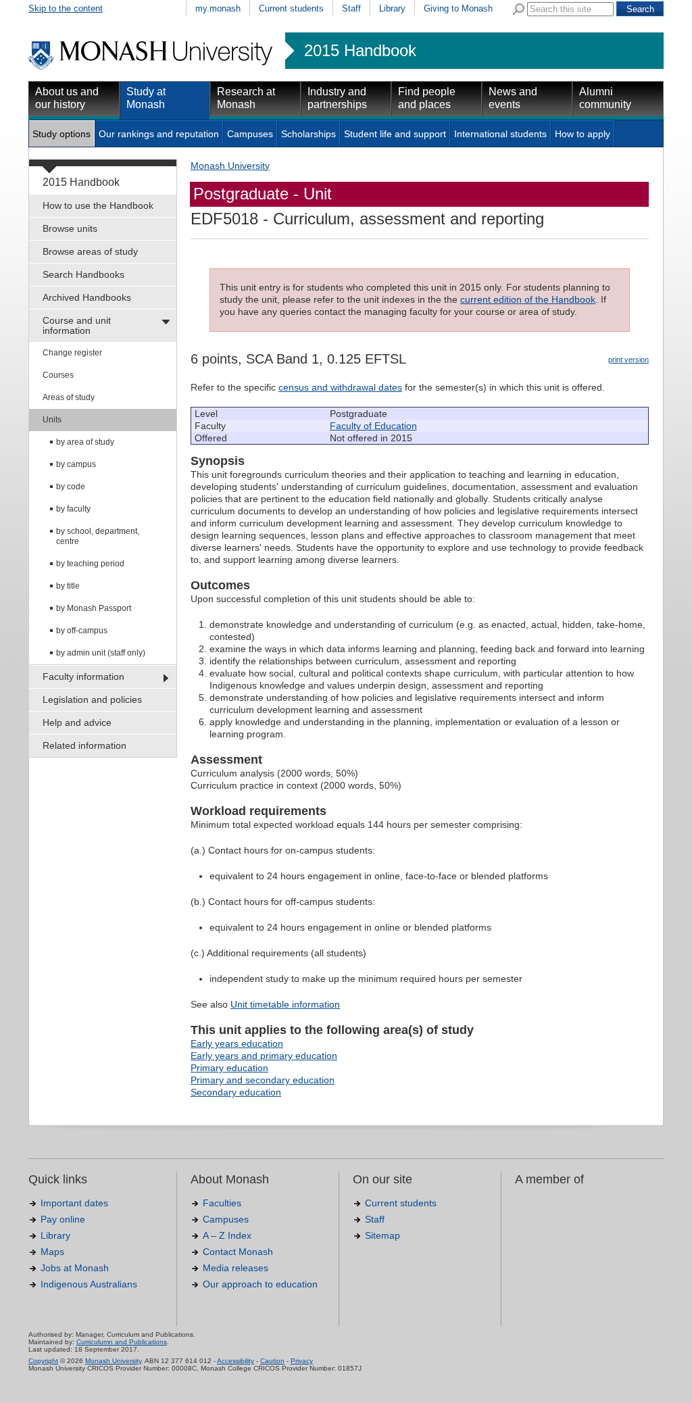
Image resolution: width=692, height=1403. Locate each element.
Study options (61, 133)
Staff (351, 8)
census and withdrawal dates (340, 387)
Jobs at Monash (75, 1267)
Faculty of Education (373, 425)
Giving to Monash (458, 8)
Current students (291, 8)
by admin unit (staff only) (100, 653)
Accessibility (235, 1360)
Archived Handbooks (87, 297)
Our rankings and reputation (159, 133)
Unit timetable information (285, 1004)
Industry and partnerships (337, 98)
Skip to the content (65, 8)
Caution (272, 1360)
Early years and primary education (264, 1055)
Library (392, 8)
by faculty (73, 509)
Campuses (250, 133)
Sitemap (382, 1235)
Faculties (222, 1203)
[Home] (151, 67)
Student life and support (395, 133)
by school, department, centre (97, 536)
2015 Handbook (360, 51)
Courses (58, 375)
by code (70, 486)
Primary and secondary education (263, 1080)
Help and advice (77, 722)
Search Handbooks (83, 274)
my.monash (218, 8)
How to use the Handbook (98, 205)
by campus (76, 464)
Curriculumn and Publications (121, 1342)
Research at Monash (246, 98)
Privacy (302, 1360)
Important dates (74, 1203)
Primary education (229, 1067)
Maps (52, 1251)
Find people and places (426, 98)
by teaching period (90, 563)
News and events (513, 98)
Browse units (70, 228)
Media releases (235, 1267)
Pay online (63, 1219)
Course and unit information (77, 325)
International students (500, 133)
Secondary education (236, 1092)
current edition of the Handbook (527, 299)
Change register (72, 353)
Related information (84, 745)
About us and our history (67, 98)
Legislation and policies (92, 699)
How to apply (582, 133)
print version (628, 359)
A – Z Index (227, 1235)
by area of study (85, 442)
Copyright (43, 1360)
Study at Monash (146, 98)
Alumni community (605, 98)
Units (52, 419)
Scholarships (308, 133)
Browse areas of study (90, 251)
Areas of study (69, 397)
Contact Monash (238, 1251)
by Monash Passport (93, 608)
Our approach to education (260, 1284)
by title (68, 586)
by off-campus (81, 630)
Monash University (230, 165)
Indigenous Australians (89, 1284)
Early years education (237, 1043)
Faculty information (83, 676)
